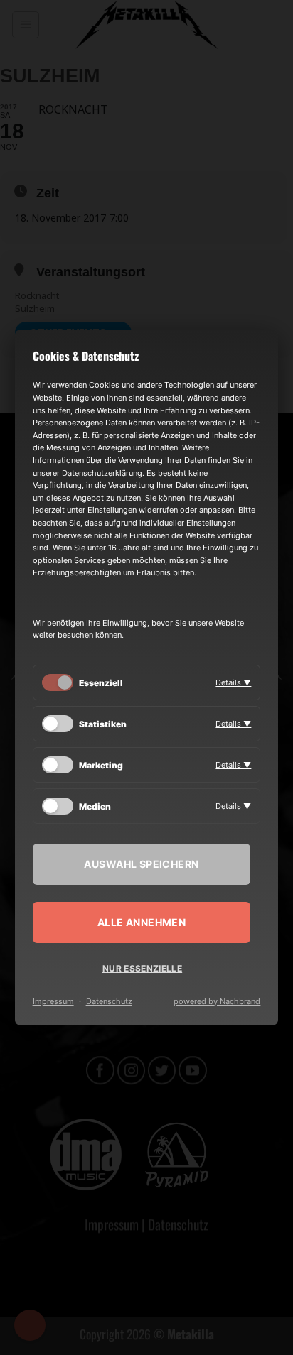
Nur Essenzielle (142, 968)
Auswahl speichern (141, 864)
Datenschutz (109, 1001)
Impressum (53, 1001)
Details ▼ (233, 682)
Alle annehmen (141, 922)
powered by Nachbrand (217, 1001)
